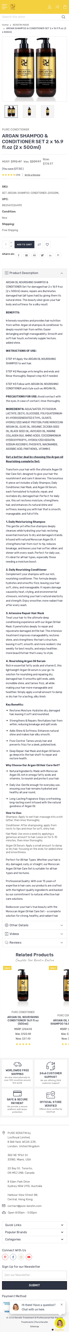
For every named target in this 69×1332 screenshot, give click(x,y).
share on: (8, 254)
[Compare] (57, 8)
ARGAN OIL (49, 388)
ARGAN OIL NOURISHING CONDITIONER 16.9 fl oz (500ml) (23, 1020)
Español (59, 1329)
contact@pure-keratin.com (25, 1206)
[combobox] (57, 1330)
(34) (18, 175)
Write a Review (32, 175)
